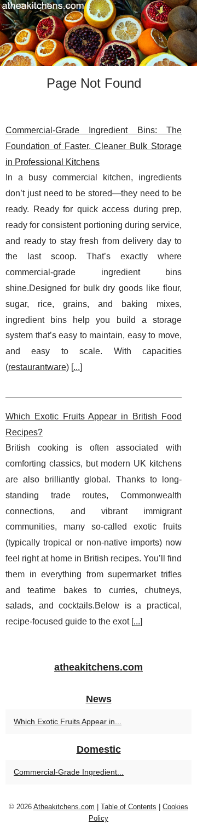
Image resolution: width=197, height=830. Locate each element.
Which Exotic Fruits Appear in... (67, 721)
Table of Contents (129, 807)
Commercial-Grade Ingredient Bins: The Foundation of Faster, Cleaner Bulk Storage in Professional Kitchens (93, 146)
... (76, 367)
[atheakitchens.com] (98, 33)
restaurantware (37, 367)
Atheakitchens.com (64, 807)
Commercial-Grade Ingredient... (69, 772)
